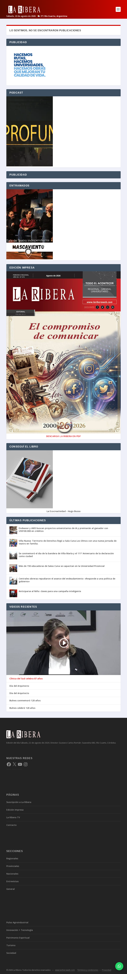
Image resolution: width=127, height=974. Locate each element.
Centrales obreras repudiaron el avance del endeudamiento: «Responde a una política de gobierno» (67, 580)
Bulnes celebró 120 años (22, 708)
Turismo (10, 945)
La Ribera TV (13, 817)
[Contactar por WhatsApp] (119, 966)
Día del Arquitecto (19, 686)
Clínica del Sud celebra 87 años (26, 678)
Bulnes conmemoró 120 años (25, 700)
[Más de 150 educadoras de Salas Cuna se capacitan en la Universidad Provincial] (13, 568)
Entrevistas (12, 881)
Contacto (11, 824)
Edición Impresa (15, 809)
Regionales (12, 858)
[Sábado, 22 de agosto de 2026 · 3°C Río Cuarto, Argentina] (36, 9)
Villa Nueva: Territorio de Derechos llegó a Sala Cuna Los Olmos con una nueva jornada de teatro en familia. (67, 542)
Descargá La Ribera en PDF (63, 436)
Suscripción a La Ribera (18, 802)
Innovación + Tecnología (19, 930)
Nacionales (12, 873)
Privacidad (106, 970)
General (10, 888)
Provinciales (12, 866)
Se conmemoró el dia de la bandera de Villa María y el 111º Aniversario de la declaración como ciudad (66, 555)
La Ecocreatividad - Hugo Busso (64, 511)
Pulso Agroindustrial (17, 922)
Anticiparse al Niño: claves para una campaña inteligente (50, 591)
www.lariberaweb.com (65, 970)
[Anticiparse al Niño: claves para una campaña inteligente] (13, 593)
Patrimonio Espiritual (18, 937)
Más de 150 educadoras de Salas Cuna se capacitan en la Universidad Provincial (62, 566)
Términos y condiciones (87, 970)
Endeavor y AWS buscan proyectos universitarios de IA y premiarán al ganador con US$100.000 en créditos (63, 529)
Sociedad (11, 952)
